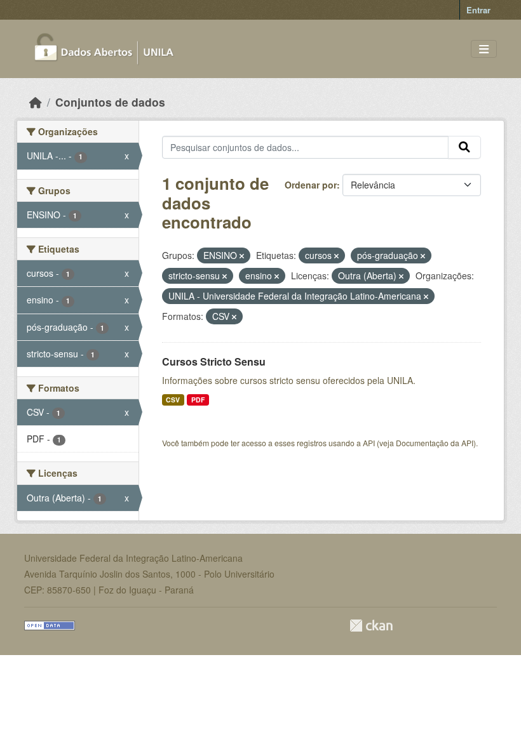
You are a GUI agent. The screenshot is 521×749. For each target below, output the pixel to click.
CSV (173, 399)
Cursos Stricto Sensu (214, 361)
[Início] (35, 102)
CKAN (371, 625)
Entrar (478, 10)
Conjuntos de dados (110, 102)
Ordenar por (311, 184)
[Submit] (464, 147)
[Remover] (242, 256)
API (369, 442)
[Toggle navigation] (484, 49)
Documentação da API (434, 442)
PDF (198, 399)
